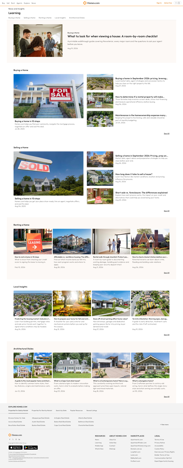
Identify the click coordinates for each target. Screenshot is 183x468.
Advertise (168, 3)
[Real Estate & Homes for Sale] (91, 3)
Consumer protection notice (41, 457)
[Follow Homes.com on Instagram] (16, 439)
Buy (3, 3)
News (34, 3)
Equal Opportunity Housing (164, 461)
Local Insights (60, 18)
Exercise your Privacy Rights (165, 452)
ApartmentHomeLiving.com (140, 446)
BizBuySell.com (136, 458)
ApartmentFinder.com (139, 443)
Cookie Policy (159, 449)
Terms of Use (159, 440)
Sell (8, 3)
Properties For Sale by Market (18, 410)
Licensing (17, 452)
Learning (98, 443)
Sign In (159, 3)
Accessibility (159, 446)
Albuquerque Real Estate (40, 418)
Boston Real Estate (38, 425)
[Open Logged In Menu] (177, 3)
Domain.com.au (136, 449)
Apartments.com (137, 440)
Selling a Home (29, 18)
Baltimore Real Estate (86, 422)
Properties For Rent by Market (42, 410)
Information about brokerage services (22, 457)
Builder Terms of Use (162, 455)
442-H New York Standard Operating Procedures (22, 454)
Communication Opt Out (163, 458)
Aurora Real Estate (15, 422)
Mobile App (99, 446)
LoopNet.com (135, 452)
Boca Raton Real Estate (16, 425)
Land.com (134, 455)
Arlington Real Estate (61, 418)
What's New (99, 449)
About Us (112, 440)
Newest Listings (92, 410)
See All (166, 133)
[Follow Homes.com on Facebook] (9, 439)
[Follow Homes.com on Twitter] (13, 439)
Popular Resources (76, 410)
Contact (112, 446)
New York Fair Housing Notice (16, 455)
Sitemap (112, 449)
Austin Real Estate (38, 422)
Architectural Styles (77, 18)
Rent (13, 3)
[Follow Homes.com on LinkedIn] (19, 439)
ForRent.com (135, 461)
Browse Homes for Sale (16, 418)
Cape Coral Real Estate (62, 425)
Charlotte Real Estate (86, 425)
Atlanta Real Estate (85, 418)
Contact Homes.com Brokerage (17, 461)
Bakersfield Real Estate (62, 422)
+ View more (164, 424)
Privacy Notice (160, 443)
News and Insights (16, 9)
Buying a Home (14, 18)
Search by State (61, 410)
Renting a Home (45, 18)
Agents (19, 3)
